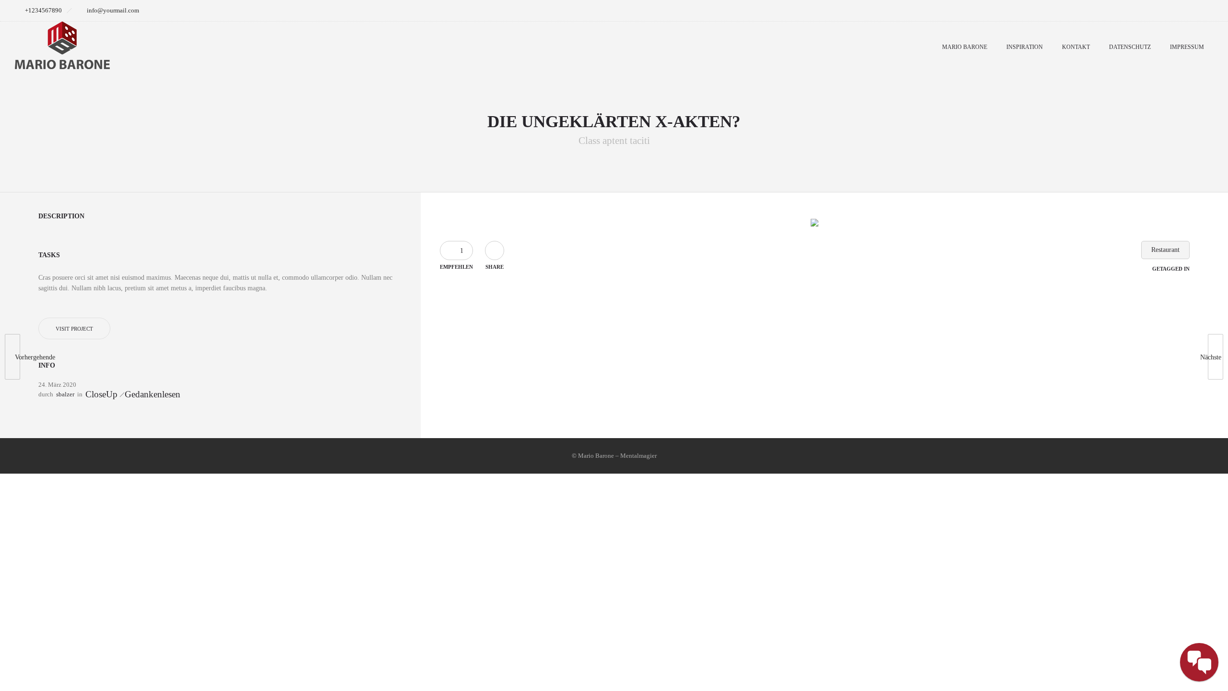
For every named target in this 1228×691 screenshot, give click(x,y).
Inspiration (1024, 47)
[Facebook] (1182, 10)
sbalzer (65, 394)
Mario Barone (964, 47)
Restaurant (1165, 249)
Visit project (74, 329)
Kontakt (1076, 47)
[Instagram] (1203, 10)
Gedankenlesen (152, 394)
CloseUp (101, 394)
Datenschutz (1130, 47)
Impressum (1187, 47)
